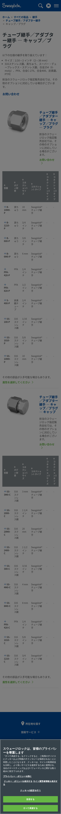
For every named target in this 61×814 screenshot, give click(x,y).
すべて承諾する (30, 808)
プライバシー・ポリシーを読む (17, 776)
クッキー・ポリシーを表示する (18, 781)
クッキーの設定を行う (30, 790)
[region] (30, 776)
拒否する (30, 799)
